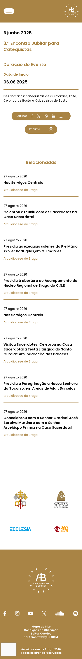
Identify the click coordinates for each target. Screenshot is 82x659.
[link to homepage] (72, 11)
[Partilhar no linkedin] (53, 116)
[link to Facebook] (4, 613)
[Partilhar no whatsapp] (46, 116)
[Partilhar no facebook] (32, 116)
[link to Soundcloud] (59, 613)
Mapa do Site (41, 626)
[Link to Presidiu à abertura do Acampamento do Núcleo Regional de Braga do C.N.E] (41, 283)
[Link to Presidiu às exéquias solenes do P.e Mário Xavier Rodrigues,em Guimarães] (41, 249)
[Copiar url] (61, 116)
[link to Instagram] (17, 613)
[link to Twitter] (44, 613)
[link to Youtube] (30, 613)
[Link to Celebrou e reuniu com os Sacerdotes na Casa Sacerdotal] (41, 215)
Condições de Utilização (41, 630)
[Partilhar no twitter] (38, 115)
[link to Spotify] (76, 613)
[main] (41, 227)
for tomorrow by (41, 637)
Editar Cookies (41, 633)
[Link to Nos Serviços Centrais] (41, 183)
